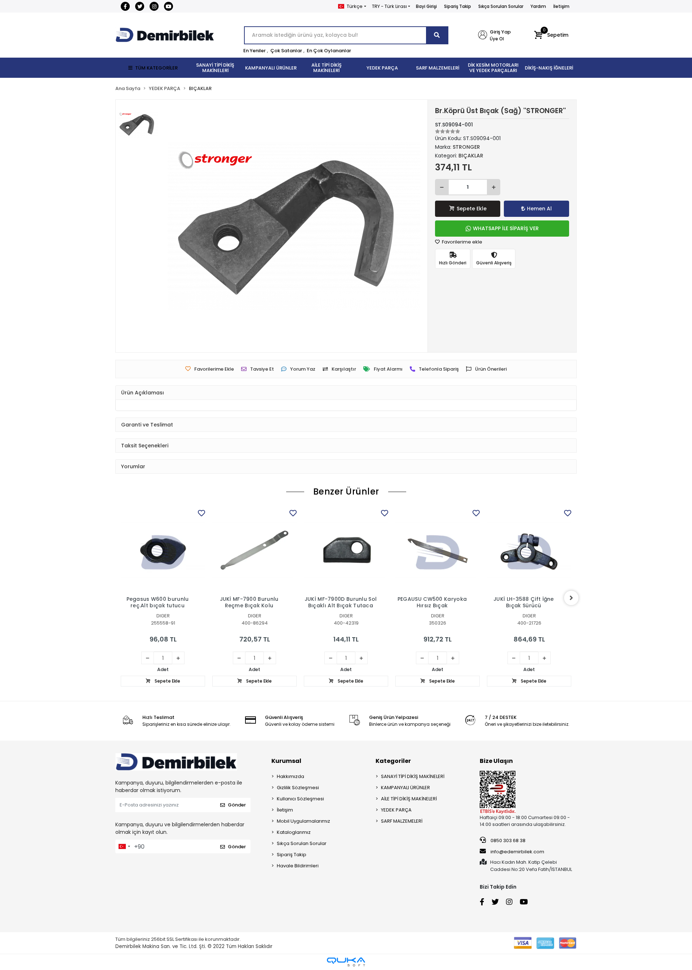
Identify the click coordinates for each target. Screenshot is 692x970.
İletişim (561, 6)
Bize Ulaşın (496, 761)
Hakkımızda (290, 776)
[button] (551, 35)
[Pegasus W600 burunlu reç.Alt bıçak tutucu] (163, 550)
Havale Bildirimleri (298, 865)
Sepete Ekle (472, 208)
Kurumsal (286, 761)
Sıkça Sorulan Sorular (500, 6)
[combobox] (124, 846)
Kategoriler (393, 761)
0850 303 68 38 (507, 840)
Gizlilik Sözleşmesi (298, 787)
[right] (571, 598)
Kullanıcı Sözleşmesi (300, 798)
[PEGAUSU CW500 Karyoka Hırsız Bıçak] (437, 550)
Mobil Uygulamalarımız (303, 821)
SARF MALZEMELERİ (401, 821)
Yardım (538, 6)
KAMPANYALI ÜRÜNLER (405, 787)
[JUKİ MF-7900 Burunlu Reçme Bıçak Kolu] (254, 550)
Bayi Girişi (426, 6)
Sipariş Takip (457, 6)
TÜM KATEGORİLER (156, 67)
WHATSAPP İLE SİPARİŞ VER (506, 228)
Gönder (237, 804)
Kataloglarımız (294, 832)
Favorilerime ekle (461, 241)
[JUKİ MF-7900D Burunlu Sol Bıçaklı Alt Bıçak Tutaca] (346, 550)
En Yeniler (254, 50)
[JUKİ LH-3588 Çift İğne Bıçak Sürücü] (529, 550)
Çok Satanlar (286, 50)
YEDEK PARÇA (396, 809)
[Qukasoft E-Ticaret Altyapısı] (346, 961)
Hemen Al (539, 208)
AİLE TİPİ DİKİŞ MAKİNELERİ (409, 798)
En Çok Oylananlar (329, 50)
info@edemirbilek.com (517, 851)
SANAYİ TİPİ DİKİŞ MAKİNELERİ (412, 776)
